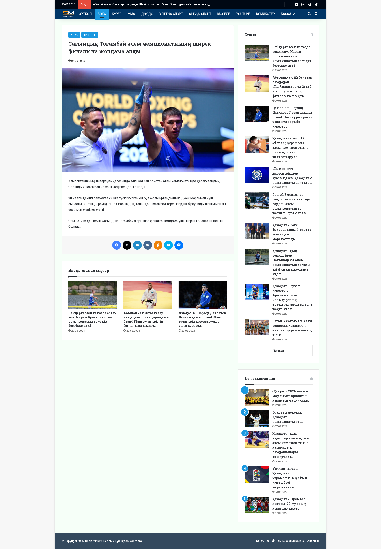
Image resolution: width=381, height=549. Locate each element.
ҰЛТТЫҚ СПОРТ (171, 14)
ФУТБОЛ (85, 14)
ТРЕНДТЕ (90, 34)
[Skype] (168, 245)
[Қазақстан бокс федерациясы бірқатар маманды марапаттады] (257, 231)
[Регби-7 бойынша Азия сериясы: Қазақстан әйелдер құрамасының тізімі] (257, 327)
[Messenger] (178, 245)
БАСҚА (286, 14)
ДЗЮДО (147, 14)
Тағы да (279, 350)
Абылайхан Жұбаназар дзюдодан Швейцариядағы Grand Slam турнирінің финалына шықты (155, 4)
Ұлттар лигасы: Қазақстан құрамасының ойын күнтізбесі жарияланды (289, 477)
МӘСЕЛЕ (223, 14)
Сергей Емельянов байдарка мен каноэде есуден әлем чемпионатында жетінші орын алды (291, 203)
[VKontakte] (147, 245)
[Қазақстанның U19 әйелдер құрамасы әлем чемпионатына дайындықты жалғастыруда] (257, 144)
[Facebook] (116, 245)
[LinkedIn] (137, 245)
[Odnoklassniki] (158, 245)
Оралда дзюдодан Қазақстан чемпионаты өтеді (288, 417)
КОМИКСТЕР (265, 14)
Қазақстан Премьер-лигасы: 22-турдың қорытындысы (289, 503)
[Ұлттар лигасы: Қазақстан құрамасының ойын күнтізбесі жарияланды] (257, 474)
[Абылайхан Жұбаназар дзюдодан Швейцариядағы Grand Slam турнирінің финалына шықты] (147, 295)
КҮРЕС (116, 14)
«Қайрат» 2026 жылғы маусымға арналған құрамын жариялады (290, 395)
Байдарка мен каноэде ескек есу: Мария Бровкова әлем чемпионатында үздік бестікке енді (92, 319)
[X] (127, 245)
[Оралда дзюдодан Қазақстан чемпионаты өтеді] (257, 418)
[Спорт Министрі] (69, 13)
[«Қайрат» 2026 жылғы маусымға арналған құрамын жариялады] (257, 397)
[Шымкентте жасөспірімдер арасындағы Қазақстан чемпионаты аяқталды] (257, 175)
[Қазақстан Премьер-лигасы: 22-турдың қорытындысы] (257, 505)
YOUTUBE (243, 14)
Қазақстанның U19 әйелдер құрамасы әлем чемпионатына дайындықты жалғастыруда (290, 147)
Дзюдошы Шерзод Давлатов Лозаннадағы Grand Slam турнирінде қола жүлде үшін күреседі (202, 319)
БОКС (102, 14)
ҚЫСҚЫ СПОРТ (200, 14)
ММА (131, 14)
